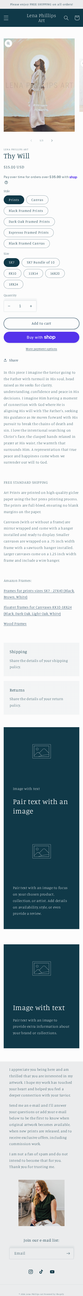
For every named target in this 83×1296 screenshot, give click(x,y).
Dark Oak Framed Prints (29, 221)
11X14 (33, 273)
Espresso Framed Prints (29, 232)
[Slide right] (52, 140)
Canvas (37, 200)
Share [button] (13, 360)
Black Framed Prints (26, 211)
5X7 (12, 262)
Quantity (10, 295)
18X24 (13, 284)
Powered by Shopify (54, 1294)
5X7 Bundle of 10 (41, 262)
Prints (14, 200)
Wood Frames (15, 623)
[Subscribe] (68, 1253)
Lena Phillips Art (35, 1294)
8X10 (12, 273)
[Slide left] (31, 140)
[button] (6, 18)
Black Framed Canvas (27, 243)
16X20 (55, 273)
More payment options (41, 349)
